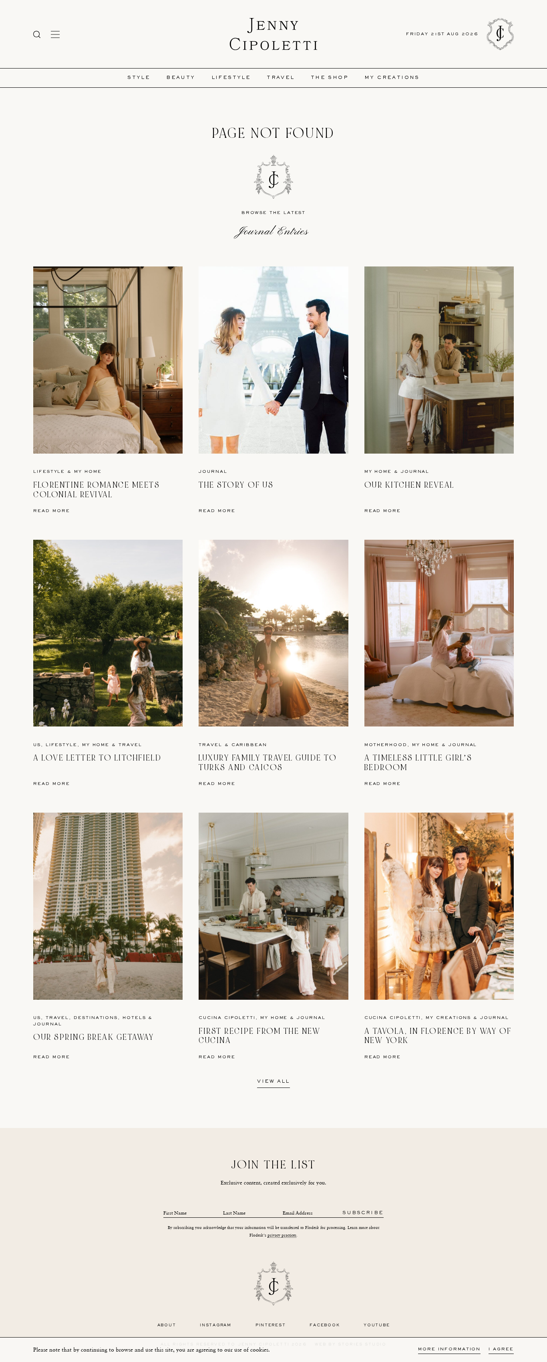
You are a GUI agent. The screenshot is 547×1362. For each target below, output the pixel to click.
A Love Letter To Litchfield (97, 758)
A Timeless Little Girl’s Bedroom (418, 763)
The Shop (329, 78)
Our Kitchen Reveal (409, 485)
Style (138, 78)
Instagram (215, 1325)
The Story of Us (236, 485)
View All (273, 1082)
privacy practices (281, 1235)
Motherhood (385, 745)
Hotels (134, 1018)
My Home (87, 472)
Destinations (96, 1018)
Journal (213, 472)
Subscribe (363, 1213)
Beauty (180, 78)
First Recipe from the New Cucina (259, 1036)
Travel (280, 78)
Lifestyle (231, 78)
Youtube (377, 1325)
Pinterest (270, 1325)
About (166, 1325)
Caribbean (249, 745)
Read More (51, 511)
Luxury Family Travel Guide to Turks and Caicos (268, 763)
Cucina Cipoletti (227, 1018)
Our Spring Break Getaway (93, 1037)
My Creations (392, 78)
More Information (449, 1349)
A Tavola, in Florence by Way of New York (438, 1036)
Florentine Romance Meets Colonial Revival (96, 490)
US (37, 745)
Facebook (325, 1325)
